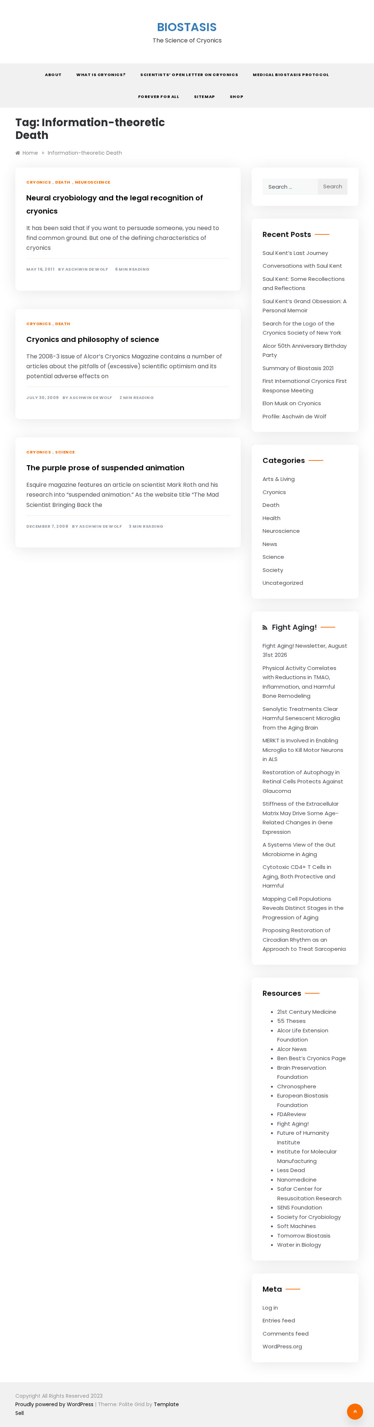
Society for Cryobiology (309, 1217)
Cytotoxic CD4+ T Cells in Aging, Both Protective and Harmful (299, 876)
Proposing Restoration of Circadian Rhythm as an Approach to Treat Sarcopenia (304, 939)
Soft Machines (296, 1226)
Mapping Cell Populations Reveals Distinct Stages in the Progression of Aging (303, 908)
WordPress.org (282, 1346)
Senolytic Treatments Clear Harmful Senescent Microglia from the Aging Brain (301, 718)
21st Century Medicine (306, 1012)
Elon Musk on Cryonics (292, 403)
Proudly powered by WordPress (55, 1404)
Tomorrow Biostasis (304, 1235)
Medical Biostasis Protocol (291, 75)
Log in (270, 1307)
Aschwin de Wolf (86, 269)
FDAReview (291, 1114)
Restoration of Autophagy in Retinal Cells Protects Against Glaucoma (303, 781)
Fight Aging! (294, 627)
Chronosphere (296, 1086)
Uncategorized (283, 583)
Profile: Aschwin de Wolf (295, 416)
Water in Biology (299, 1245)
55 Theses (291, 1021)
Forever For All (158, 96)
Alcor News (292, 1049)
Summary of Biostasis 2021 (298, 368)
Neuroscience (92, 182)
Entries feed (279, 1320)
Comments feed (286, 1333)
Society (273, 570)
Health (271, 518)
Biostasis (187, 27)
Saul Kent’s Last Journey (295, 253)
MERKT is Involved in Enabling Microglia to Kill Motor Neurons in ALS (303, 750)
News (270, 544)
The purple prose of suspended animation (105, 468)
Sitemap (204, 96)
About (53, 75)
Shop (236, 96)
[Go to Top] (355, 1412)
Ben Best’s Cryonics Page (311, 1058)
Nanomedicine (297, 1179)
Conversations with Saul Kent (302, 266)
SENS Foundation (299, 1207)
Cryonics (38, 182)
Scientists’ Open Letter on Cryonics (189, 75)
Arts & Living (279, 479)
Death (62, 182)
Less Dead (291, 1170)
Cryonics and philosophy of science (92, 339)
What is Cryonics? (101, 75)
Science (65, 452)
